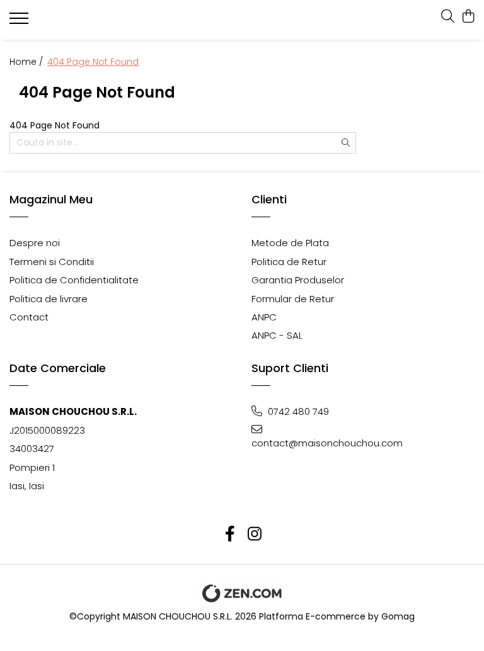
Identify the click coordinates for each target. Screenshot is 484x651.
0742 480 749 (297, 411)
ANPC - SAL (276, 335)
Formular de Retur (292, 298)
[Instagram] (254, 534)
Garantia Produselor (297, 279)
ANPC (264, 317)
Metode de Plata (290, 242)
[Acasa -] (85, 20)
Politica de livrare (48, 298)
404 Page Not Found (93, 61)
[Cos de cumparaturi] (468, 17)
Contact (29, 317)
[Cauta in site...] (447, 17)
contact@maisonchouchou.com (307, 443)
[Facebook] (230, 534)
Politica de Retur (288, 261)
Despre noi (34, 242)
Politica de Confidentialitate (74, 279)
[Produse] (20, 22)
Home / (27, 61)
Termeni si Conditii (51, 261)
